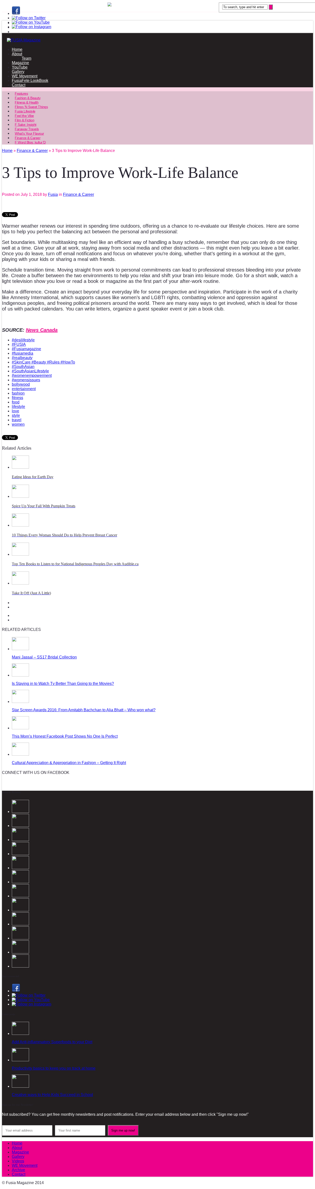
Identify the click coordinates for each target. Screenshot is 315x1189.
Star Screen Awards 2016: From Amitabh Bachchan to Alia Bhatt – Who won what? (84, 710)
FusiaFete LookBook (30, 80)
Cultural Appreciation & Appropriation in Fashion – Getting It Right (69, 763)
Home (17, 49)
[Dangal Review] (20, 924)
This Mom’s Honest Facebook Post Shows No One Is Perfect (65, 736)
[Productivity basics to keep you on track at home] (20, 1060)
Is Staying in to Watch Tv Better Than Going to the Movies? (63, 683)
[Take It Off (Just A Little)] (20, 583)
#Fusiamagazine (26, 349)
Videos (18, 1161)
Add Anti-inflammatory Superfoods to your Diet (52, 1042)
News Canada (42, 330)
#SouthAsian (23, 367)
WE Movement (24, 76)
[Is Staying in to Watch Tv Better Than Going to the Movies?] (20, 675)
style (16, 415)
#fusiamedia (22, 353)
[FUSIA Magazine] (157, 40)
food (15, 402)
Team (26, 58)
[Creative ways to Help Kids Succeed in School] (20, 1086)
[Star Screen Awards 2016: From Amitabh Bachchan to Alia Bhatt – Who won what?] (20, 701)
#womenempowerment (32, 375)
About (17, 54)
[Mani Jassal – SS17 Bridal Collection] (20, 649)
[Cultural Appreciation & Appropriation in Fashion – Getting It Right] (20, 754)
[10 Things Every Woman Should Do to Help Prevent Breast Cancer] (20, 525)
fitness (17, 398)
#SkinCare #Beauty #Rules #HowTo (43, 362)
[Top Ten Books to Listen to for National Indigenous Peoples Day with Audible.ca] (20, 554)
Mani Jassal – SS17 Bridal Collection (44, 657)
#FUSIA (19, 344)
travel (16, 420)
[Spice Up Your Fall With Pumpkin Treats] (20, 496)
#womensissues (26, 380)
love (15, 411)
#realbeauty (22, 358)
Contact (18, 85)
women (18, 424)
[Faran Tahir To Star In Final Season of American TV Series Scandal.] (20, 854)
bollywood (21, 384)
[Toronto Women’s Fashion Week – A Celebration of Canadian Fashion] (20, 938)
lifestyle (18, 406)
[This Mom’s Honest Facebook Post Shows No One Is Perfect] (20, 728)
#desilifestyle (23, 340)
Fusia (53, 194)
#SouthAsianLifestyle (30, 371)
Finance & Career (78, 194)
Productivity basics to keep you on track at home (53, 1068)
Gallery (18, 72)
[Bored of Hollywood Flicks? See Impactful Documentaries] (20, 966)
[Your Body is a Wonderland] (20, 896)
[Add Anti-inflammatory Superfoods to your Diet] (20, 1033)
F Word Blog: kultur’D (30, 142)
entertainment (24, 389)
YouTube (20, 67)
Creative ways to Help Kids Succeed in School (52, 1095)
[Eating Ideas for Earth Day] (20, 467)
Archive (18, 1170)
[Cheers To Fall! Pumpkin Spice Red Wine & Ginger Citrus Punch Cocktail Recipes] (20, 952)
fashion (18, 393)
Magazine (20, 63)
